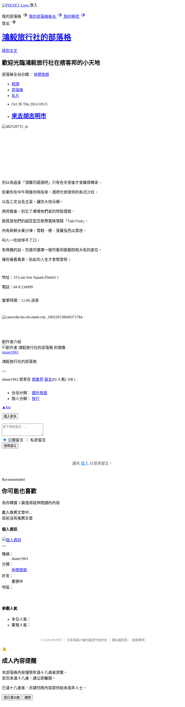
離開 (28, 697)
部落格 (17, 90)
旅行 (36, 399)
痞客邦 (37, 379)
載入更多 (10, 416)
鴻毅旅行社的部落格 (36, 37)
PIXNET (56, 640)
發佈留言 (10, 446)
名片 (15, 96)
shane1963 (10, 352)
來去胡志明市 (29, 116)
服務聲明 (138, 640)
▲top (6, 407)
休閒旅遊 (41, 74)
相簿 (15, 84)
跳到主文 (9, 51)
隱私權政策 (119, 640)
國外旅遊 (39, 393)
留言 (48, 379)
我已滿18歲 (12, 697)
